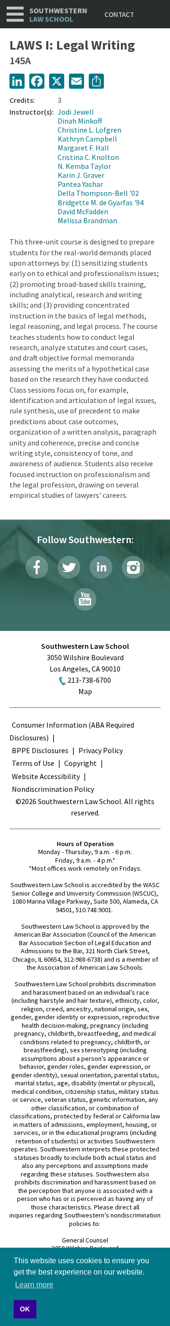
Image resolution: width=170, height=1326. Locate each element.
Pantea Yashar (80, 184)
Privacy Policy (100, 750)
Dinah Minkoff (80, 121)
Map (85, 691)
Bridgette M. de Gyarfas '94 (101, 202)
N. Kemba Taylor (84, 166)
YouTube (85, 599)
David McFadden (83, 211)
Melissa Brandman (87, 220)
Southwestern (58, 15)
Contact (119, 14)
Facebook (37, 567)
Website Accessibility (46, 776)
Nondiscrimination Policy (53, 789)
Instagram (133, 567)
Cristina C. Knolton (88, 157)
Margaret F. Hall (83, 147)
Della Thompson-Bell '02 (98, 193)
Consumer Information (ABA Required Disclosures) (71, 731)
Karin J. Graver (81, 175)
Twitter (69, 567)
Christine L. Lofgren (89, 129)
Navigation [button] (15, 14)
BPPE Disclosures (40, 750)
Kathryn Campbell (87, 138)
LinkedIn (101, 567)
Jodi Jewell (76, 112)
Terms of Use (33, 763)
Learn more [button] (34, 1285)
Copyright (80, 763)
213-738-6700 (89, 680)
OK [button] (25, 1309)
